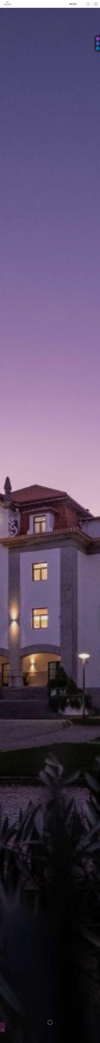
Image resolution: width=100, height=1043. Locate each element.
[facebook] (98, 44)
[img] (50, 521)
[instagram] (98, 39)
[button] (75, 3)
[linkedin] (98, 48)
